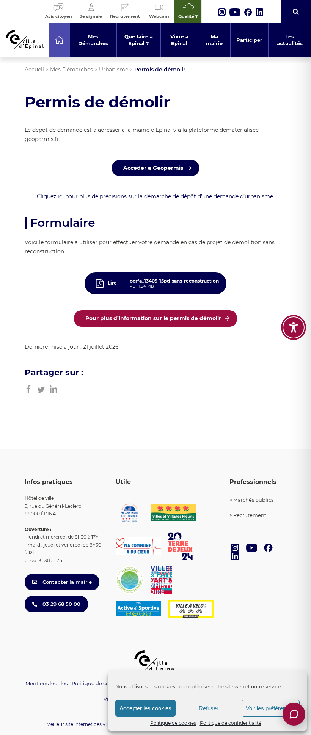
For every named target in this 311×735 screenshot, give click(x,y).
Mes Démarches (71, 69)
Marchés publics (253, 500)
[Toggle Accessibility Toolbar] (293, 327)
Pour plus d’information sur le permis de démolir (153, 318)
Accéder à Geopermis (153, 167)
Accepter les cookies (145, 708)
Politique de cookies (173, 723)
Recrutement (249, 515)
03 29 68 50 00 (60, 604)
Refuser (208, 708)
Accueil (34, 69)
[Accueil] (59, 40)
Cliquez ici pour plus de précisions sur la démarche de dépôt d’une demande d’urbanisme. (155, 196)
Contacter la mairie (66, 582)
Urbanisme (113, 69)
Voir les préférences (270, 708)
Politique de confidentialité (230, 723)
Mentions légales (46, 683)
